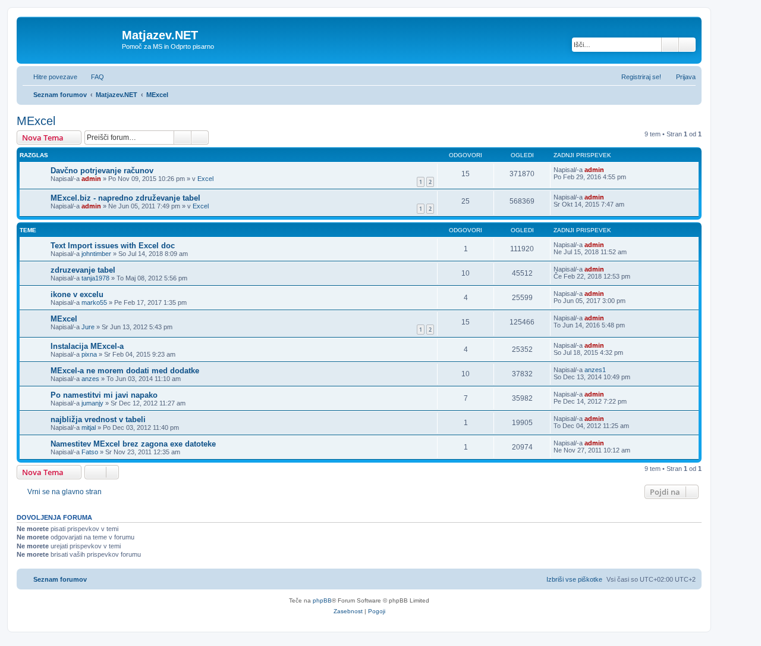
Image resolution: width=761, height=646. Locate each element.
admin (91, 178)
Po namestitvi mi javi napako (104, 395)
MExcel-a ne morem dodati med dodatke (125, 370)
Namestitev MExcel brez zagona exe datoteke (133, 443)
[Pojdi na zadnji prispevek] (610, 169)
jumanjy (92, 403)
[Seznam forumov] (71, 39)
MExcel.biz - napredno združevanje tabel (125, 198)
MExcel (36, 120)
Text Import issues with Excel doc (113, 245)
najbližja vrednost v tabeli (98, 419)
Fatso (89, 451)
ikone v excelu (77, 294)
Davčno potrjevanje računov (102, 170)
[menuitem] (92, 77)
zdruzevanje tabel (83, 270)
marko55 (94, 302)
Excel (205, 178)
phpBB (322, 600)
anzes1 (595, 369)
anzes (90, 378)
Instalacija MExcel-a (87, 346)
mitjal (88, 427)
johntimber (96, 253)
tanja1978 (95, 278)
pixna (89, 354)
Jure (88, 326)
